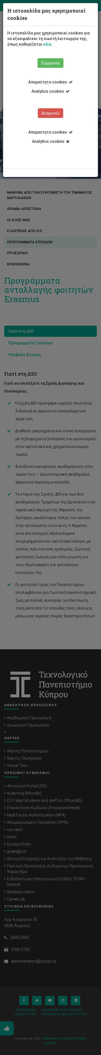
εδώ (47, 44)
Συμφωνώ (50, 63)
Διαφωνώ (50, 113)
